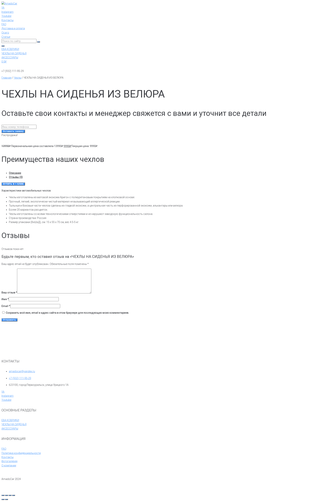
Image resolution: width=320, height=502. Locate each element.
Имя (5, 299)
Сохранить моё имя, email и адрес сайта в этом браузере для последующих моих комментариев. (67, 312)
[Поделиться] (10, 495)
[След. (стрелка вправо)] (6, 499)
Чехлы (17, 77)
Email (5, 306)
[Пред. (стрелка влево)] (2, 499)
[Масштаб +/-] (2, 495)
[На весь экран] (6, 495)
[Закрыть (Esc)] (13, 495)
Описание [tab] (15, 172)
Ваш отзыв (9, 292)
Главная (6, 77)
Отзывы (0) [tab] (16, 177)
